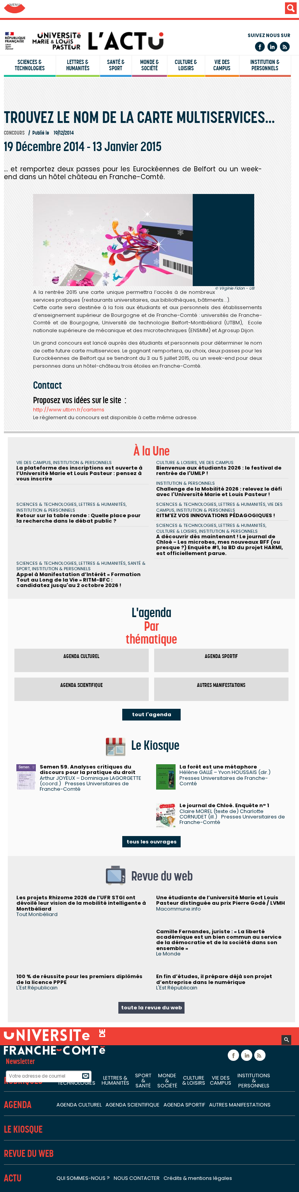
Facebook (260, 47)
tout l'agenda (151, 714)
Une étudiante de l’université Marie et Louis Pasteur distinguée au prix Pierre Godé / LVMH (220, 900)
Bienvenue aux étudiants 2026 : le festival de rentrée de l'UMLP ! (218, 470)
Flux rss (285, 47)
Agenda (18, 1104)
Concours (14, 133)
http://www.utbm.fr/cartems (68, 409)
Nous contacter (137, 1178)
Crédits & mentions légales (198, 1178)
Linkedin (272, 47)
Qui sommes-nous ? (83, 1178)
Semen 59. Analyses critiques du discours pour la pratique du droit (87, 769)
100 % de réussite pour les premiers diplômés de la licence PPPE (79, 979)
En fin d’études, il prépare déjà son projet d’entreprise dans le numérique (214, 979)
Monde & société (149, 65)
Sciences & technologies (30, 65)
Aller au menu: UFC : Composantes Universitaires (14, 9)
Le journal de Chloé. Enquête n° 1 (224, 805)
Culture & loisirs (186, 65)
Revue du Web (29, 1153)
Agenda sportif (221, 656)
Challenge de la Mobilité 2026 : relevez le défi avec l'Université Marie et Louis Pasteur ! (219, 491)
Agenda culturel (81, 656)
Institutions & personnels (253, 1080)
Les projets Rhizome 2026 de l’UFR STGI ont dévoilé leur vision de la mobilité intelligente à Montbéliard (81, 903)
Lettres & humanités (78, 65)
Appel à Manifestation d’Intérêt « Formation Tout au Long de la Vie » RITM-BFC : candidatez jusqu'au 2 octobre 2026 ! (78, 580)
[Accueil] (151, 41)
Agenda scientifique (81, 685)
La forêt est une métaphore (218, 766)
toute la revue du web (151, 1007)
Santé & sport (116, 65)
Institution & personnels (265, 65)
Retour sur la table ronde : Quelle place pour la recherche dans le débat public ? (78, 518)
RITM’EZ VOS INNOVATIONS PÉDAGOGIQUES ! (215, 515)
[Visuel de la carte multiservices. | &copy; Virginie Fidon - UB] (143, 240)
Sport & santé (143, 1080)
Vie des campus (221, 65)
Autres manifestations (221, 685)
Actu (12, 1178)
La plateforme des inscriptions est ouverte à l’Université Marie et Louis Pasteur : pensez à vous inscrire (79, 473)
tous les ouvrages (152, 841)
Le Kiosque (23, 1129)
